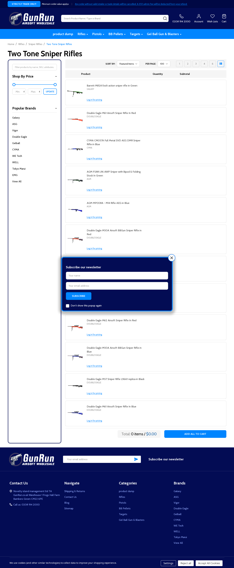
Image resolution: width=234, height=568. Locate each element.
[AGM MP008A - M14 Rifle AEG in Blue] (75, 210)
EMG (15, 175)
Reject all (186, 563)
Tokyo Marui (18, 168)
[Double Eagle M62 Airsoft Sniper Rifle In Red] (75, 327)
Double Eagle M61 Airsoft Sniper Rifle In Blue (111, 406)
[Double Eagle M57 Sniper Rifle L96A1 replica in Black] (75, 386)
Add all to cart (195, 433)
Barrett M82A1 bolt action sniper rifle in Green (112, 85)
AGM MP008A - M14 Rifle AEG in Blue (108, 202)
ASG (14, 124)
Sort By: (110, 63)
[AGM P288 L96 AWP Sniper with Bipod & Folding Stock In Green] (75, 181)
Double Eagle (19, 136)
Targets (135, 34)
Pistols (97, 34)
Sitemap (68, 508)
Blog (66, 502)
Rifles (81, 34)
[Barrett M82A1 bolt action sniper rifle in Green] (75, 92)
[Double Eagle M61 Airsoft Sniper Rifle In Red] (75, 120)
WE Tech (17, 155)
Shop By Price (22, 76)
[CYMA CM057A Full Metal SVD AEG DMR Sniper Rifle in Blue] (75, 149)
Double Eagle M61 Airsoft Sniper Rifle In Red (111, 113)
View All (16, 181)
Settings (168, 563)
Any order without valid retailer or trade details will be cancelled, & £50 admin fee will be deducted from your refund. (131, 4)
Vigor (15, 130)
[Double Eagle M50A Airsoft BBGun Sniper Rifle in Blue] (75, 357)
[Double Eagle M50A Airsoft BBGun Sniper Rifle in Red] (75, 239)
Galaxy (16, 117)
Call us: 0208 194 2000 (26, 504)
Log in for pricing (94, 99)
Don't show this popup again (86, 305)
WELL (15, 162)
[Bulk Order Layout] (220, 64)
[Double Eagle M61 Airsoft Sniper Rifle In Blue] (75, 413)
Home (11, 44)
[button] (171, 257)
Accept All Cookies (209, 563)
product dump (63, 34)
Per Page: (150, 63)
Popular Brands (24, 108)
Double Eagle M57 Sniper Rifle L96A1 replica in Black (115, 379)
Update (50, 91)
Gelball (16, 143)
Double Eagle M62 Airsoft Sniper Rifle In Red (111, 320)
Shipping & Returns (74, 491)
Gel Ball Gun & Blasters (163, 34)
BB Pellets (115, 34)
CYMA (15, 149)
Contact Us (70, 496)
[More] (87, 34)
